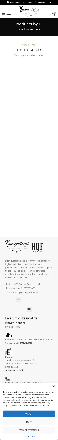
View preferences (29, 430)
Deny (29, 421)
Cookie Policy (29, 436)
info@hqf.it (26, 342)
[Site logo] (29, 11)
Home (20, 29)
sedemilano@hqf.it (15, 370)
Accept (29, 413)
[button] (53, 386)
